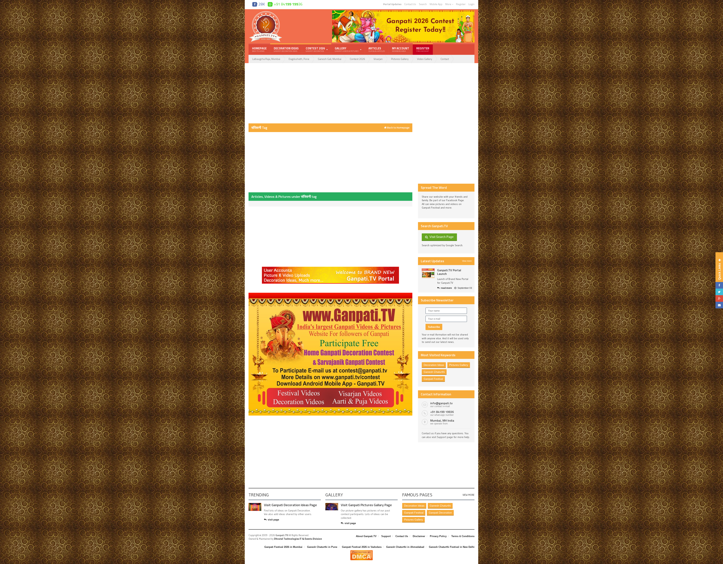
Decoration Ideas (286, 49)
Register (461, 4)
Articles (376, 49)
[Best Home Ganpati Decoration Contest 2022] (330, 294)
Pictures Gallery (400, 59)
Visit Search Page (441, 236)
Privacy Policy (438, 536)
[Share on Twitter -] (719, 292)
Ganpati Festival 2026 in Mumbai (283, 547)
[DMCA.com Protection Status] (361, 551)
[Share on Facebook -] (719, 285)
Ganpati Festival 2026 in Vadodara (361, 547)
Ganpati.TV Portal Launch (449, 272)
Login (471, 4)
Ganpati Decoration (440, 512)
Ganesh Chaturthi (434, 371)
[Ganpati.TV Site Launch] (428, 273)
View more (467, 261)
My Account (400, 49)
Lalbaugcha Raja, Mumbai (266, 59)
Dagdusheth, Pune (299, 59)
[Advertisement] (330, 93)
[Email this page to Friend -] (719, 305)
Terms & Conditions (462, 536)
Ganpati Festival (433, 378)
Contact (445, 59)
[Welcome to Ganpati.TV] (330, 268)
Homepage (259, 49)
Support (386, 536)
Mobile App (436, 4)
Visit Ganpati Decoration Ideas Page (290, 504)
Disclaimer (419, 536)
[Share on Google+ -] (719, 298)
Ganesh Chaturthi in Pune (322, 547)
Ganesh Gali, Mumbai (329, 59)
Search (423, 4)
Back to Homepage (398, 127)
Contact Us (410, 4)
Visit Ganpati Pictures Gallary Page (366, 504)
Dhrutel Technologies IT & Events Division (298, 538)
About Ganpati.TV (366, 536)
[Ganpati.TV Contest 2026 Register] (403, 11)
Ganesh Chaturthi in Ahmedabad (405, 547)
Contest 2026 (357, 59)
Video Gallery (424, 59)
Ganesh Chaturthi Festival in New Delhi (451, 547)
